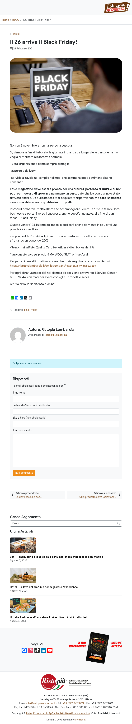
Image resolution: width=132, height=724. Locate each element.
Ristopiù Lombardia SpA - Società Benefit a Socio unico (58, 713)
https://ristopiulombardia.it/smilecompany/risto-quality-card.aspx (53, 266)
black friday (30, 310)
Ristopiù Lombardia (56, 335)
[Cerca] (118, 523)
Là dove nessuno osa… (29, 497)
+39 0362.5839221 (73, 703)
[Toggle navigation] (7, 7)
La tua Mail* (32, 405)
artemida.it (79, 719)
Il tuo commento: (22, 430)
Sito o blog (29, 417)
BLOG (16, 34)
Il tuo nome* (20, 392)
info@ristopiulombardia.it (40, 703)
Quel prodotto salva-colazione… (97, 497)
